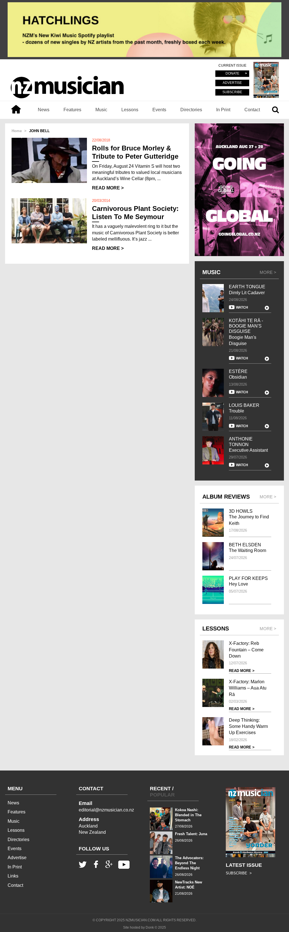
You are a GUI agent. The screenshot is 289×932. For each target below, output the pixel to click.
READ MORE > (108, 187)
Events (159, 109)
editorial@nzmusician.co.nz (106, 809)
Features (72, 109)
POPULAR (162, 795)
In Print (223, 109)
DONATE (232, 74)
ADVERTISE (232, 83)
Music (101, 109)
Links (13, 876)
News (43, 109)
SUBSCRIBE (232, 92)
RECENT (160, 788)
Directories (191, 109)
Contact (252, 109)
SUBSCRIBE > (239, 873)
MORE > (268, 272)
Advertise (17, 857)
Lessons (129, 109)
